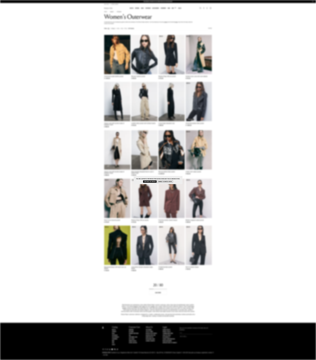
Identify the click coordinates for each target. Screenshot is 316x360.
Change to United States (165, 181)
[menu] (155, 8)
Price (125, 28)
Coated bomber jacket (165, 267)
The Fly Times (149, 331)
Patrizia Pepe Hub (150, 335)
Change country (150, 340)
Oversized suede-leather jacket (113, 76)
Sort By (210, 28)
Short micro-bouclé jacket (112, 220)
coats (143, 306)
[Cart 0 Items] (211, 8)
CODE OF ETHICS (167, 335)
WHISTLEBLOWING (167, 340)
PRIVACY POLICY (167, 331)
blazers (136, 306)
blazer (176, 22)
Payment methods (134, 333)
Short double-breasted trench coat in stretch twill (142, 172)
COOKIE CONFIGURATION (169, 339)
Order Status (132, 340)
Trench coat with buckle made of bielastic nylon (114, 124)
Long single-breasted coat (166, 123)
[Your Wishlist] (207, 8)
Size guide (131, 339)
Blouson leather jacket (138, 76)
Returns (131, 331)
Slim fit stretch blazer (192, 267)
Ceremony (163, 8)
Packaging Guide (150, 339)
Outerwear (119, 11)
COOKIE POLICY (166, 329)
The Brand (148, 329)
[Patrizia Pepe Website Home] (108, 8)
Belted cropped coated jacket (195, 220)
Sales (179, 8)
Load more (158, 292)
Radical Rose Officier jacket (167, 76)
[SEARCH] (200, 8)
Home (105, 11)
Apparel (137, 8)
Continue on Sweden (150, 181)
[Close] (313, 1)
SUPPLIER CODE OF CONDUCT (170, 342)
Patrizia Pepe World (151, 333)
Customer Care (133, 337)
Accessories (155, 8)
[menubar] (155, 8)
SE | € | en (106, 4)
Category (113, 28)
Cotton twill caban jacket (193, 172)
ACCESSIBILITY (166, 337)
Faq (130, 335)
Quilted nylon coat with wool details (197, 76)
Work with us (149, 337)
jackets (165, 22)
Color (118, 28)
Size (122, 28)
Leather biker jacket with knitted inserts (143, 123)
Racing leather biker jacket (166, 172)
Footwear (148, 8)
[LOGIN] (204, 8)
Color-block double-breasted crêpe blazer (142, 268)
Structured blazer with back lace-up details (115, 268)
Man (169, 8)
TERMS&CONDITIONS (168, 333)
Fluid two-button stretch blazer (167, 220)
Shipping (131, 329)
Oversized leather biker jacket (195, 123)
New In (131, 8)
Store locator (133, 342)
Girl (174, 8)
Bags (142, 8)
